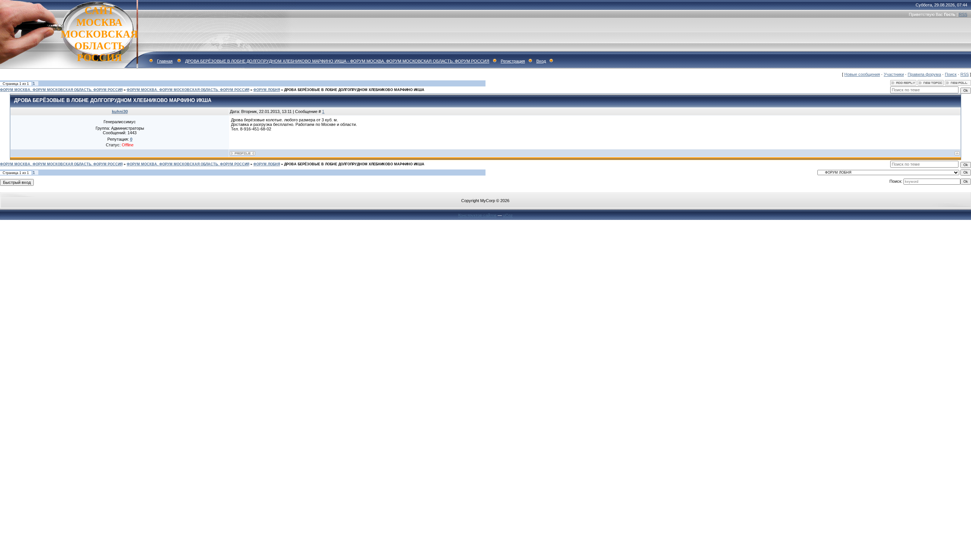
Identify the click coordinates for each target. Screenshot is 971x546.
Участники (894, 74)
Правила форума (924, 74)
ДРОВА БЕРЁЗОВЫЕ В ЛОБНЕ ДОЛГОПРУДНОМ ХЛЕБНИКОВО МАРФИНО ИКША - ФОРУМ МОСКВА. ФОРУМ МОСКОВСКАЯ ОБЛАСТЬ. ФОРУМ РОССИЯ (337, 61)
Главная (165, 61)
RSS (963, 14)
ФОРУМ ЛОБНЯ (266, 90)
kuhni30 (120, 111)
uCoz (508, 215)
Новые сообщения (862, 74)
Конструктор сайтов (477, 215)
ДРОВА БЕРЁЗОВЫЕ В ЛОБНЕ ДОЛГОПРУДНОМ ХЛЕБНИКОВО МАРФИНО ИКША (354, 90)
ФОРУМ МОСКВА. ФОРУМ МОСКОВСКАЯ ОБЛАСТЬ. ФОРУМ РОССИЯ (61, 90)
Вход (541, 61)
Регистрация (513, 61)
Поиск (951, 74)
